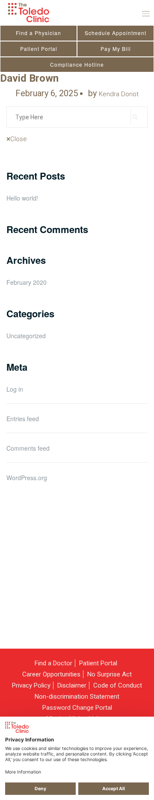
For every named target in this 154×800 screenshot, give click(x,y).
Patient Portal (38, 48)
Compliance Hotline (77, 64)
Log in (14, 389)
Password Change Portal (77, 707)
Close (18, 139)
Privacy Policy (31, 685)
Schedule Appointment (115, 32)
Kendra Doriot (119, 94)
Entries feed (22, 418)
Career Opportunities (51, 674)
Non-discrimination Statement (77, 696)
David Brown (29, 78)
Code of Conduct (117, 685)
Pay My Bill (116, 48)
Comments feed (28, 448)
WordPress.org (26, 477)
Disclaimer (71, 685)
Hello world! (22, 198)
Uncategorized (26, 335)
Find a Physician (38, 32)
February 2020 (26, 282)
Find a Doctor (53, 663)
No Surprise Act (109, 674)
